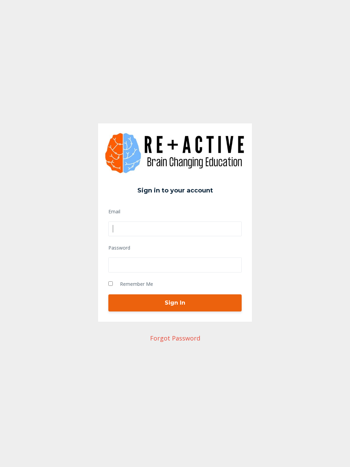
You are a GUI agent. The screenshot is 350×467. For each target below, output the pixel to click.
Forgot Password (175, 338)
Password (119, 247)
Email (114, 211)
